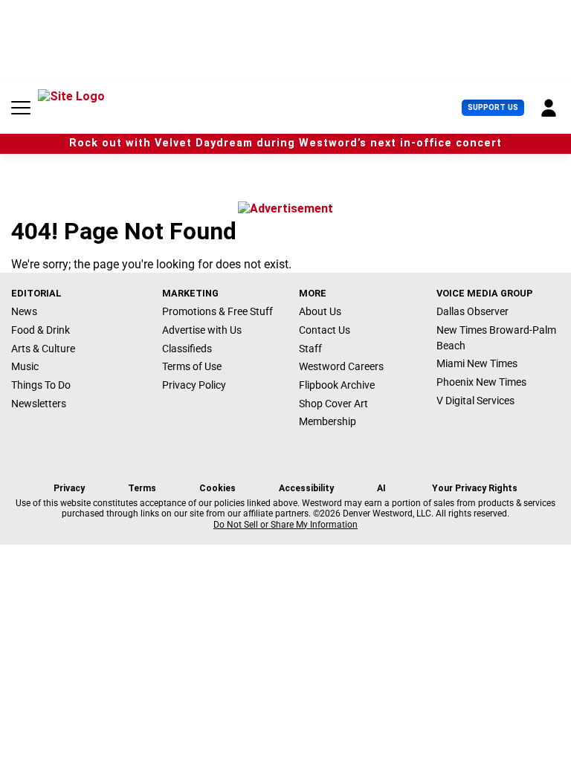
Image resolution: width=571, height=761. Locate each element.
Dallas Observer (472, 311)
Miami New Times (476, 363)
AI (381, 488)
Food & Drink (40, 330)
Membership (327, 421)
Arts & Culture (43, 348)
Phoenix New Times (481, 382)
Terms (142, 488)
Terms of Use (192, 366)
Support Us (493, 107)
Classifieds (187, 348)
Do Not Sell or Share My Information (285, 524)
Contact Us (324, 330)
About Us (320, 311)
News (24, 311)
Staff (310, 348)
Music (25, 366)
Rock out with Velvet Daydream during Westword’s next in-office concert (285, 143)
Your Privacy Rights (474, 488)
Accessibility (306, 488)
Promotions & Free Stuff (217, 311)
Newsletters (38, 403)
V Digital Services (475, 401)
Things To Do (41, 385)
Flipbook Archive (337, 385)
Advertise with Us (202, 330)
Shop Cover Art (333, 403)
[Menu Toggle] (20, 108)
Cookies (217, 488)
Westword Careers (341, 366)
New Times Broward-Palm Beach (496, 338)
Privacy (69, 488)
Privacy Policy (194, 385)
